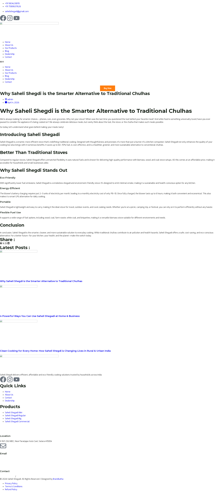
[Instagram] (10, 18)
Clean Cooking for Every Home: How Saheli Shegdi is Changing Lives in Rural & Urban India (55, 350)
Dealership (10, 54)
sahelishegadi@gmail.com (12, 458)
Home (7, 42)
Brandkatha (58, 479)
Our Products (11, 48)
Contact (8, 57)
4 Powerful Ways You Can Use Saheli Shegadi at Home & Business (40, 316)
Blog (7, 51)
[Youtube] (16, 18)
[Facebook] (3, 18)
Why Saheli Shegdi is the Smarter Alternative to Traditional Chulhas (41, 281)
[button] (107, 62)
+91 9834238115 (7, 476)
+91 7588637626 (24, 476)
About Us (9, 45)
